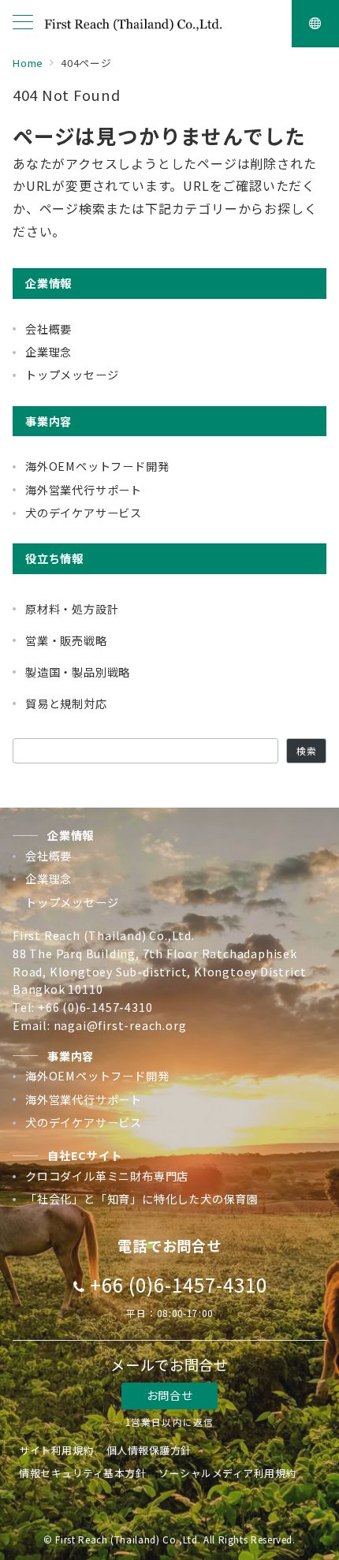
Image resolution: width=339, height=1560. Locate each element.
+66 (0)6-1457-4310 (178, 1284)
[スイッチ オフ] (315, 23)
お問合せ (169, 1395)
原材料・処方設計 (71, 609)
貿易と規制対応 (66, 703)
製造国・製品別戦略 (77, 672)
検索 (306, 751)
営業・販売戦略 (66, 640)
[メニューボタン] (23, 23)
